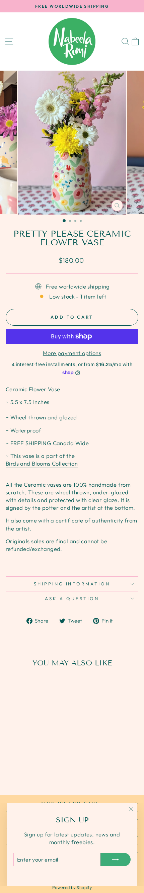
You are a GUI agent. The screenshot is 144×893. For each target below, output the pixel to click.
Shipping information (72, 583)
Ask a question (72, 598)
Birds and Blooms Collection (42, 463)
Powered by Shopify (72, 887)
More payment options (72, 352)
